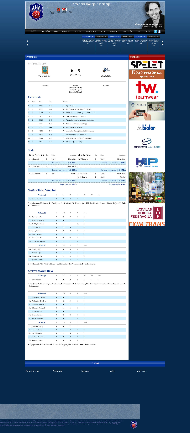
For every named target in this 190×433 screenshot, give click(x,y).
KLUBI (103, 31)
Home (56, 31)
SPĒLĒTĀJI (127, 31)
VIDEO (147, 31)
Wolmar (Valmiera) (64, 12)
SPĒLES (78, 31)
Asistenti (85, 370)
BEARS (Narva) (58, 12)
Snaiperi (57, 370)
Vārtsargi (141, 370)
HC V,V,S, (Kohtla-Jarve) (52, 12)
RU (31, 31)
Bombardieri (32, 370)
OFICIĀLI (46, 31)
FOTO (139, 31)
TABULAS (66, 31)
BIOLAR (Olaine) (70, 12)
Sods (111, 370)
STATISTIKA (91, 31)
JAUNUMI (114, 31)
